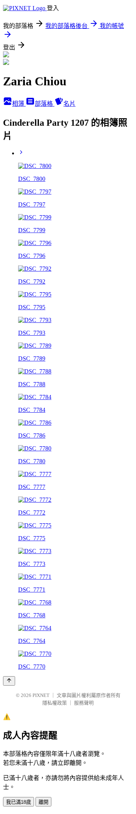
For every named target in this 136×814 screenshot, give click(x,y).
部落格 (44, 103)
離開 (43, 802)
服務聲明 (84, 703)
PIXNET (40, 695)
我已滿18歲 (18, 802)
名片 (69, 103)
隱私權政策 (54, 703)
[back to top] (9, 681)
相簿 (19, 103)
